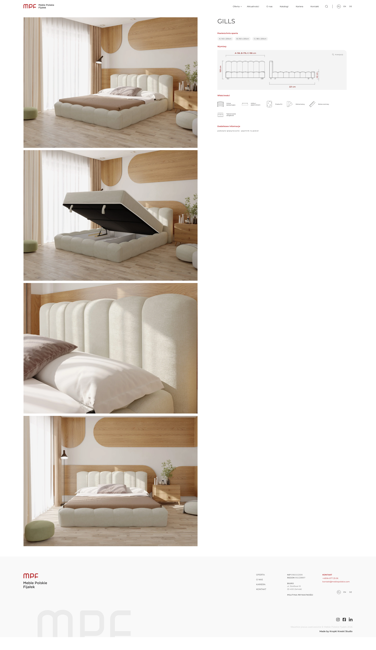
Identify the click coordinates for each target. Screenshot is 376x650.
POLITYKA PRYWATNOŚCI (300, 595)
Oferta (236, 6)
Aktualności (253, 6)
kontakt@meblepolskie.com (336, 581)
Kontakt (314, 6)
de (350, 6)
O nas (269, 6)
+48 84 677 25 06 (330, 578)
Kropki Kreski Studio (341, 631)
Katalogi (284, 6)
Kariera (299, 6)
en (344, 6)
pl (339, 6)
